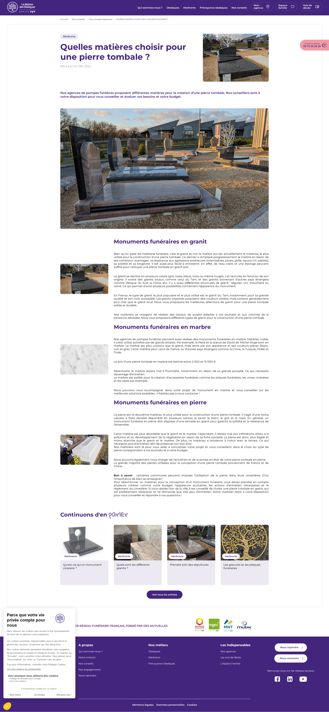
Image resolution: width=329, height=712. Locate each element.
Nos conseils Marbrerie (100, 19)
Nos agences (228, 651)
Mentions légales (143, 704)
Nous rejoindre (87, 675)
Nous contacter (289, 658)
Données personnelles (170, 704)
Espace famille (282, 6)
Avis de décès (307, 6)
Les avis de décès (231, 657)
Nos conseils (239, 7)
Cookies (192, 704)
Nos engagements (89, 669)
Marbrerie (189, 7)
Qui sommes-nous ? (150, 7)
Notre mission (86, 657)
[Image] (84, 542)
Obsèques (173, 7)
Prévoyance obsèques (213, 7)
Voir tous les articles (164, 594)
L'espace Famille (230, 663)
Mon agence (258, 6)
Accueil (64, 19)
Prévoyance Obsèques (161, 663)
